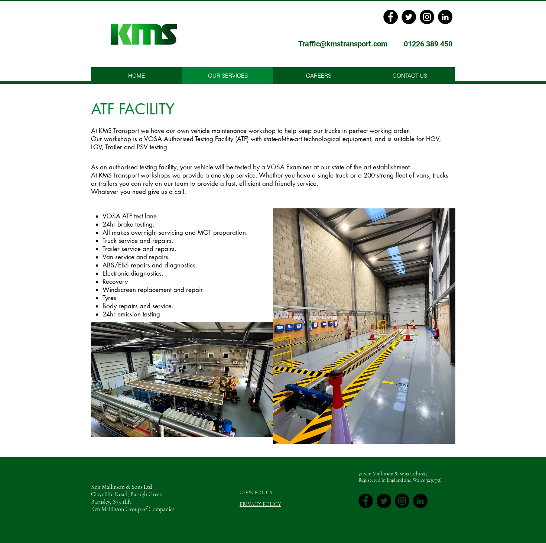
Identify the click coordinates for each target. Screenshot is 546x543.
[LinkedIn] (445, 17)
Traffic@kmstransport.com (342, 43)
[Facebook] (390, 17)
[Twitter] (409, 17)
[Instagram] (427, 17)
